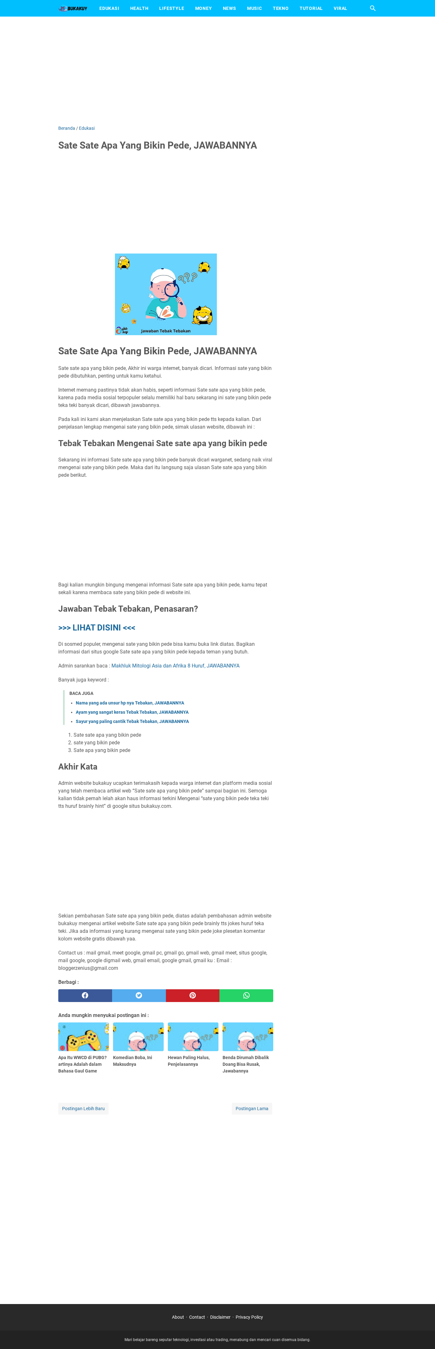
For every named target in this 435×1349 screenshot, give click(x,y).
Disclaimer (220, 1317)
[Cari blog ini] (373, 8)
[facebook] (85, 995)
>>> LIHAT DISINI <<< (96, 627)
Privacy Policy (249, 1317)
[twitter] (139, 995)
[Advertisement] (217, 70)
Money (203, 8)
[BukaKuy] (73, 8)
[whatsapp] (246, 995)
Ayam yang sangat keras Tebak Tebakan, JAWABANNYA (132, 712)
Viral (340, 8)
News (229, 8)
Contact (197, 1317)
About (178, 1317)
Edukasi (109, 8)
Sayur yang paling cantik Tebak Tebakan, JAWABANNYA (132, 721)
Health (139, 8)
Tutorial (311, 8)
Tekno (281, 8)
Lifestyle (171, 8)
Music (254, 8)
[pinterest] (193, 995)
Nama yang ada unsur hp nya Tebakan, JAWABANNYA (130, 702)
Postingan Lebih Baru (83, 1108)
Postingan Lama (252, 1108)
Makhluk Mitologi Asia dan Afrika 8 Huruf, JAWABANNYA (175, 666)
